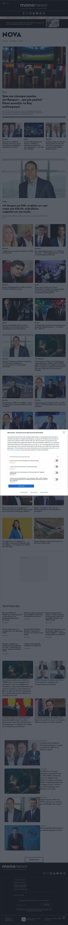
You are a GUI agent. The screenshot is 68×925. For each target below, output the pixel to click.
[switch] (56, 460)
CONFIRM (21, 486)
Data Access (34, 492)
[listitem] (34, 457)
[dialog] (34, 462)
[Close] (64, 432)
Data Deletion (24, 492)
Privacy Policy (44, 492)
